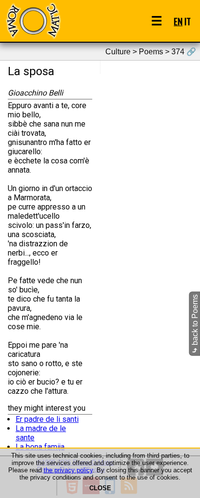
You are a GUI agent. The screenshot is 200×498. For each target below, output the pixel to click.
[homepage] (33, 20)
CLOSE (100, 488)
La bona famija (40, 446)
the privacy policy (68, 470)
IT (187, 21)
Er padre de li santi (47, 419)
